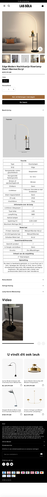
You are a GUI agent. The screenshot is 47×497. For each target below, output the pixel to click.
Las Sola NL (8, 480)
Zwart (6, 81)
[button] (4, 6)
